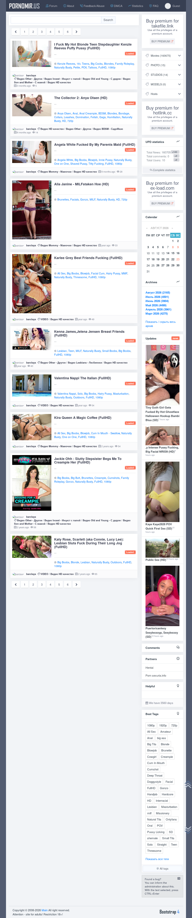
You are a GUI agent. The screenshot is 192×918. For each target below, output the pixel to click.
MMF (124, 273)
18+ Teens (83, 63)
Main (45, 910)
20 (162, 259)
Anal (75, 113)
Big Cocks (97, 63)
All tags (163, 868)
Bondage (123, 113)
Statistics (137, 6)
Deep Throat (154, 775)
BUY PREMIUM (161, 41)
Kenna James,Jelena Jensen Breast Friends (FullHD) (89, 333)
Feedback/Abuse (93, 6)
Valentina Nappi (66, 393)
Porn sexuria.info (156, 675)
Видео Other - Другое (29, 78)
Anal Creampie (88, 113)
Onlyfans (171, 819)
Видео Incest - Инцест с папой (62, 78)
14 (167, 253)
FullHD (102, 67)
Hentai (149, 667)
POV (84, 67)
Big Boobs (81, 160)
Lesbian (62, 351)
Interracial (162, 800)
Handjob (152, 794)
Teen (71, 351)
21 (167, 259)
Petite (76, 67)
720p (70, 121)
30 (177, 265)
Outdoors (78, 397)
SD (171, 832)
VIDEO (44, 319)
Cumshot (152, 769)
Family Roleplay (124, 63)
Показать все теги (157, 859)
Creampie (100, 478)
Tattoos (92, 67)
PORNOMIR (24, 6)
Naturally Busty (63, 67)
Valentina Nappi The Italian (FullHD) (82, 378)
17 (148, 259)
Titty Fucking (96, 163)
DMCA (117, 6)
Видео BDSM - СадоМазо (108, 129)
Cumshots (114, 478)
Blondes (109, 63)
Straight (161, 844)
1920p (163, 725)
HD (64, 121)
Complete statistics (163, 170)
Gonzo (84, 199)
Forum (53, 6)
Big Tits (151, 744)
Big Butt (75, 478)
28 (167, 265)
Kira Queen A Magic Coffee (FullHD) (82, 417)
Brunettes (63, 199)
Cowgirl (151, 757)
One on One (61, 163)
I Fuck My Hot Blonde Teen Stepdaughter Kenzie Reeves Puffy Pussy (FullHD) (93, 46)
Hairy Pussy (113, 273)
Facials (74, 199)
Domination (82, 117)
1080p (112, 67)
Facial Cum (98, 273)
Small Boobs (109, 351)
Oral (149, 825)
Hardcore (167, 794)
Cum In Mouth (156, 763)
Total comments (156, 156)
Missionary (163, 813)
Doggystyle (154, 782)
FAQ (155, 6)
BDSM (102, 113)
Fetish (94, 117)
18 (153, 259)
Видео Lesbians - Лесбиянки (85, 362)
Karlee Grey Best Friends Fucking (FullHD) (88, 257)
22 (172, 259)
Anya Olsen (64, 113)
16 (177, 253)
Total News (158, 152)
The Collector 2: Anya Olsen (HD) (80, 97)
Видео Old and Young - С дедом (102, 78)
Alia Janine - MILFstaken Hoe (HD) (81, 184)
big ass (161, 738)
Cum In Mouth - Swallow (105, 433)
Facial (169, 782)
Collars (58, 117)
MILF (92, 199)
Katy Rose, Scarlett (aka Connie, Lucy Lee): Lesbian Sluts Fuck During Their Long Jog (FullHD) (89, 543)
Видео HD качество (59, 82)
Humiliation (113, 117)
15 (172, 253)
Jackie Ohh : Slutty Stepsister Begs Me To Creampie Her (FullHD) (88, 460)
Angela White (65, 160)
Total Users (153, 160)
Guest (176, 6)
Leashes (69, 117)
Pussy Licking (155, 832)
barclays (31, 75)
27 (162, 265)
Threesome (80, 277)
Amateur (165, 731)
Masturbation (121, 393)
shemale (152, 838)
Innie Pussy (105, 160)
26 (157, 265)
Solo (80, 393)
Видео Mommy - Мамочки (55, 171)
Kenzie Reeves (66, 63)
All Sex (61, 273)
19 (157, 259)
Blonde (75, 562)
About (70, 6)
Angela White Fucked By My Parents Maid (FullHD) (94, 144)
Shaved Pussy (78, 163)
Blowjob (92, 160)
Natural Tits (154, 819)
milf (149, 813)
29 (172, 265)
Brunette (166, 750)
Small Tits (168, 838)
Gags (102, 117)
